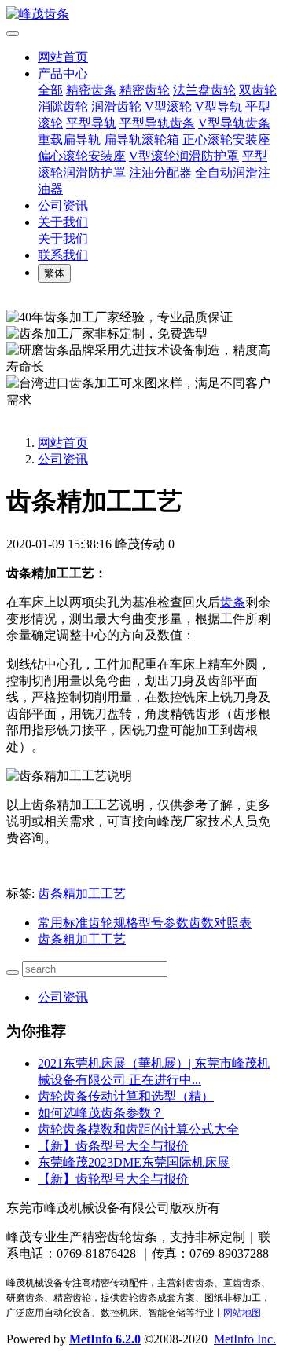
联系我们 (63, 255)
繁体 (54, 273)
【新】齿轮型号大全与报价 (113, 1178)
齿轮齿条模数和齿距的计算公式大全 (138, 1129)
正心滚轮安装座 (226, 139)
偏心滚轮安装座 (82, 156)
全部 (50, 90)
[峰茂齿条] (141, 14)
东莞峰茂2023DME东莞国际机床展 (134, 1162)
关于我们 (63, 222)
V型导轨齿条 (234, 123)
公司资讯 (63, 205)
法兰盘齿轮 (204, 90)
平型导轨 (91, 123)
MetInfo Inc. (245, 1339)
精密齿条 (91, 90)
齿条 (232, 602)
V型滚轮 (168, 106)
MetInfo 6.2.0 (105, 1339)
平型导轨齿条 (157, 123)
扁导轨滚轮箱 (141, 139)
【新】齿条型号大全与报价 (113, 1145)
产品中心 (63, 73)
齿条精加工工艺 (82, 893)
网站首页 (63, 57)
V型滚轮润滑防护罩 (184, 156)
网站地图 (242, 1312)
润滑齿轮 (116, 106)
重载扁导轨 (69, 139)
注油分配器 (160, 172)
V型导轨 (218, 106)
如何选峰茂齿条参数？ (101, 1112)
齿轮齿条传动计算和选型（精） (126, 1096)
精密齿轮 (144, 90)
